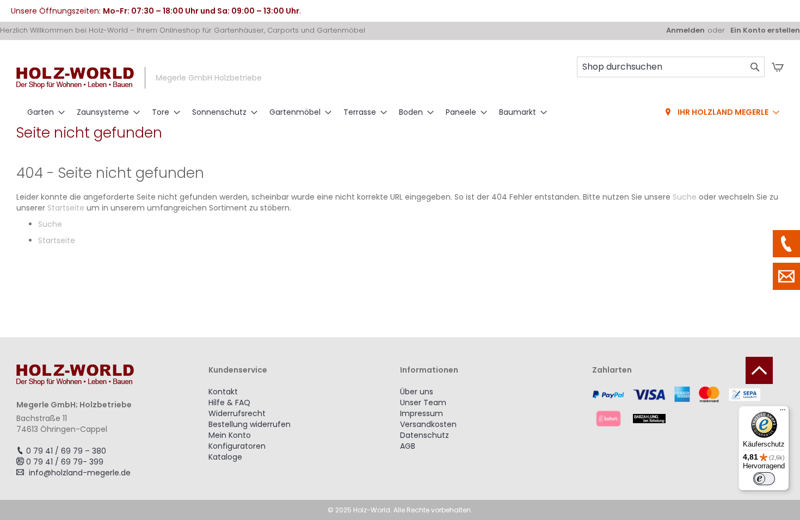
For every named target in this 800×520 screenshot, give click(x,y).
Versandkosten (428, 424)
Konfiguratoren (237, 446)
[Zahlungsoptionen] (688, 406)
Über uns (416, 391)
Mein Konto (229, 435)
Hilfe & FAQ (229, 402)
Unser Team (423, 402)
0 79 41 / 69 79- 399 (64, 461)
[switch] (764, 478)
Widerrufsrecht (237, 413)
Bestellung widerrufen (249, 424)
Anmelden (685, 30)
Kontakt (223, 391)
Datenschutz (424, 435)
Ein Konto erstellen (765, 30)
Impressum (421, 413)
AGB (407, 446)
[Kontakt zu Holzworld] (786, 276)
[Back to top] (759, 370)
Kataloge (225, 456)
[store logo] (75, 78)
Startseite (65, 207)
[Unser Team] (786, 243)
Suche (685, 196)
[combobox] (671, 67)
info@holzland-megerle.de (80, 472)
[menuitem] (43, 112)
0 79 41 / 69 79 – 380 (66, 450)
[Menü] (782, 412)
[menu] (400, 113)
